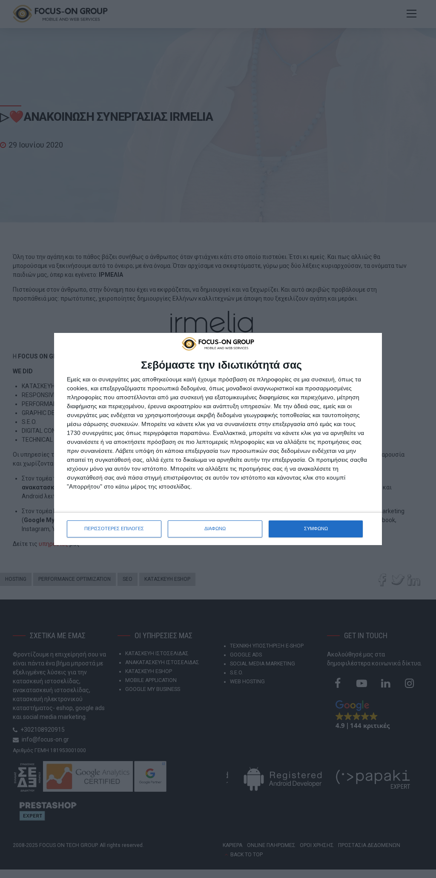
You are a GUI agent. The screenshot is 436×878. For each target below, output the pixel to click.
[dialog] (218, 439)
